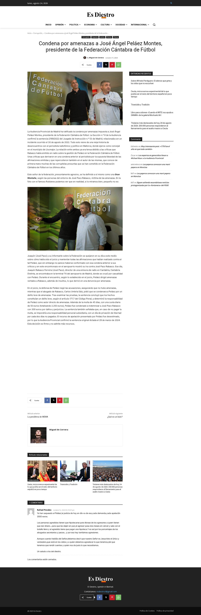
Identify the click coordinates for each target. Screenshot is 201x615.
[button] (154, 24)
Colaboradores (33, 480)
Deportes (95, 37)
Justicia (102, 37)
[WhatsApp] (118, 65)
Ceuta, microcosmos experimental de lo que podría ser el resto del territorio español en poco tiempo (42, 486)
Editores (96, 480)
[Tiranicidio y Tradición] (75, 470)
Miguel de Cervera (96, 58)
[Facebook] (99, 65)
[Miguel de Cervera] (85, 57)
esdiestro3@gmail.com (107, 591)
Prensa (116, 37)
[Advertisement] (75, 357)
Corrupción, (38, 33)
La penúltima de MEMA (37, 417)
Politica (109, 37)
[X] (171, 3)
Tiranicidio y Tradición (68, 484)
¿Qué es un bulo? (115, 417)
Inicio (29, 33)
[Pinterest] (112, 65)
